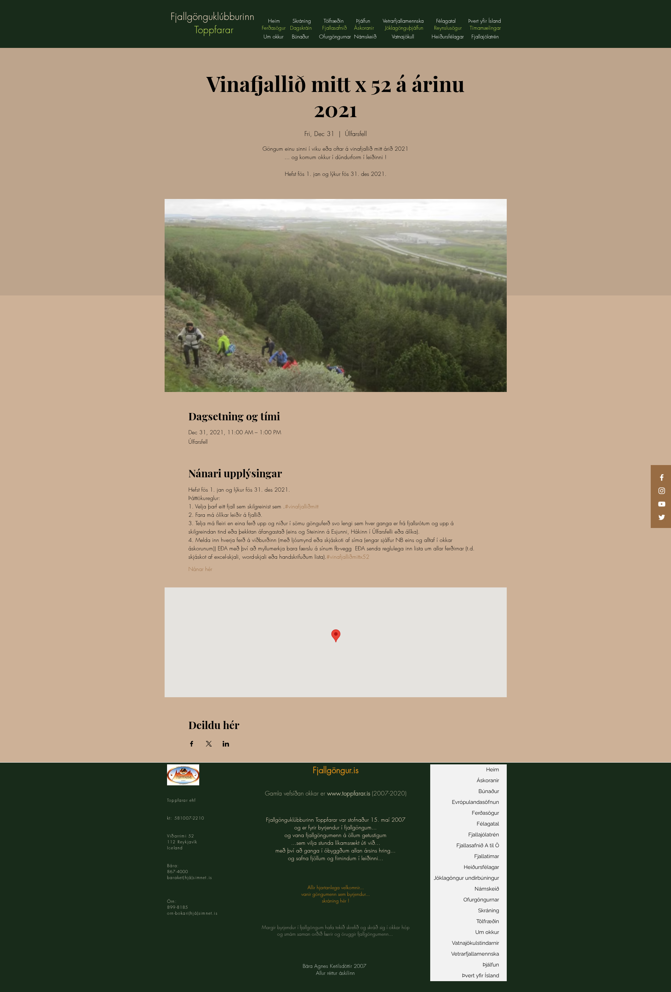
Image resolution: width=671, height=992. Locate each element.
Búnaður (300, 36)
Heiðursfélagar (481, 867)
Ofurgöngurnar (481, 900)
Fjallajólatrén (483, 835)
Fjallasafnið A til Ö (477, 845)
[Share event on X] (208, 744)
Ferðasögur (485, 813)
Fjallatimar (486, 856)
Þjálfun (491, 965)
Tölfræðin (487, 921)
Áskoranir (488, 780)
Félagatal (488, 824)
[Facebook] (661, 477)
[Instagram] (661, 490)
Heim (492, 769)
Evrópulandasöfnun (475, 802)
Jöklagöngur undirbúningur (466, 878)
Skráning (488, 910)
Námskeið (487, 889)
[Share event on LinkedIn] (226, 744)
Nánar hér (200, 569)
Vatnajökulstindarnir (475, 943)
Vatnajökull (404, 36)
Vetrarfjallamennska (475, 954)
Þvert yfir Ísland (480, 975)
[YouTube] (661, 504)
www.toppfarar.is (348, 793)
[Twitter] (661, 517)
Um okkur (273, 36)
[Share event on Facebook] (191, 744)
